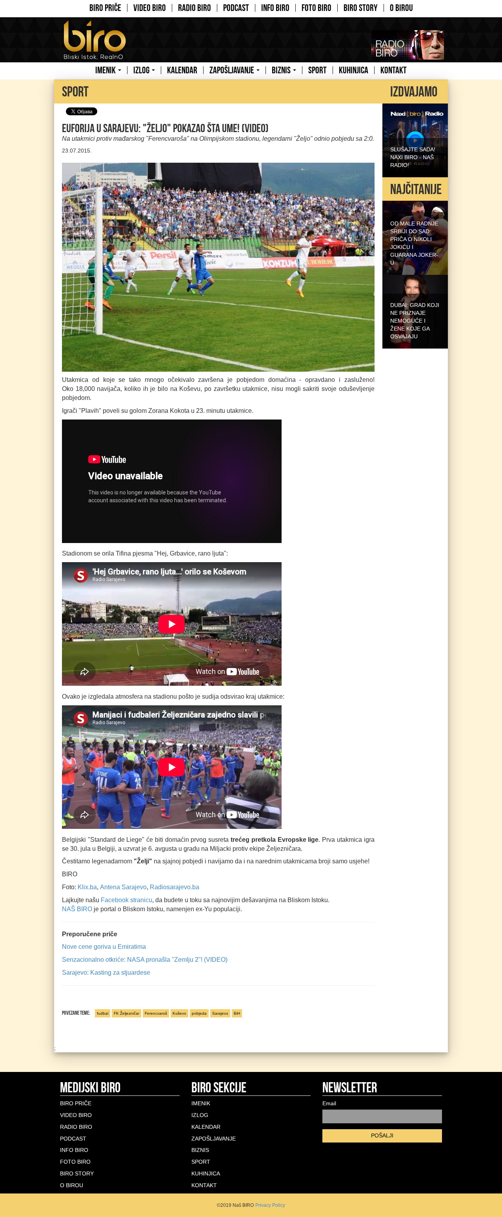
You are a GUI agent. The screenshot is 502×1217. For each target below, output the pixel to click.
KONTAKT (393, 70)
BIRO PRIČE (105, 8)
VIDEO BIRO (149, 8)
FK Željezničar (126, 1013)
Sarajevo (220, 1013)
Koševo (179, 1013)
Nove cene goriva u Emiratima (104, 946)
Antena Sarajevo (123, 887)
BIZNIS (282, 70)
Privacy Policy (270, 1205)
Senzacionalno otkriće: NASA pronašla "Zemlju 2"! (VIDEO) (144, 959)
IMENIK (106, 70)
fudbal (102, 1013)
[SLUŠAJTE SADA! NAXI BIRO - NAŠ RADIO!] (415, 139)
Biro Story (361, 8)
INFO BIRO (275, 8)
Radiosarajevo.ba (174, 887)
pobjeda (199, 1013)
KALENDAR (182, 70)
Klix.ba (86, 887)
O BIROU (401, 8)
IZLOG (142, 70)
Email (329, 1103)
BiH (237, 1013)
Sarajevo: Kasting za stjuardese (106, 972)
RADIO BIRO (194, 8)
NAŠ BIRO (77, 909)
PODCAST (236, 8)
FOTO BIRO (316, 8)
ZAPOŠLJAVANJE (232, 70)
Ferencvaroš (156, 1013)
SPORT (317, 70)
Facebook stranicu (125, 900)
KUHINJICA (353, 70)
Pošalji (382, 1135)
